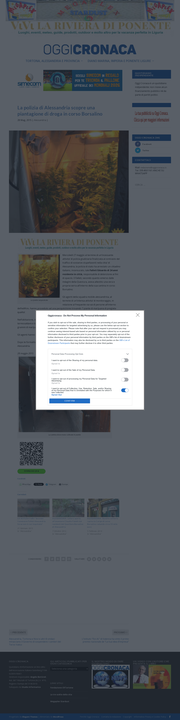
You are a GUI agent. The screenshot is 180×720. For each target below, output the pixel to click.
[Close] (138, 316)
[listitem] (90, 354)
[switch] (125, 360)
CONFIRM (70, 401)
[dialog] (90, 360)
